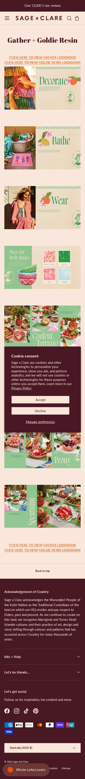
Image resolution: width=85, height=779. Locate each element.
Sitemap (66, 768)
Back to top (42, 571)
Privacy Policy (21, 388)
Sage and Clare (20, 761)
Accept (40, 400)
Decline (40, 411)
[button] (78, 18)
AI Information (49, 768)
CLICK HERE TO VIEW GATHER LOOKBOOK (42, 57)
